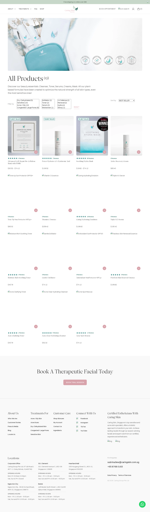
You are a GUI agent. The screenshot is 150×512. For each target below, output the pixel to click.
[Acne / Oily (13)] (28, 105)
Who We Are (12, 418)
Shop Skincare (58, 418)
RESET (76, 107)
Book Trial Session (75, 382)
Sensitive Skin (36, 434)
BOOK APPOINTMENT (107, 9)
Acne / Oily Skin (36, 418)
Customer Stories (14, 422)
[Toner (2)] (48, 103)
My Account (57, 422)
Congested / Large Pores (40, 430)
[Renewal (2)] (64, 103)
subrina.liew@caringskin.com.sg (123, 462)
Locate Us (11, 434)
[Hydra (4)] (64, 105)
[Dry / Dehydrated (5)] (28, 100)
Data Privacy (112, 475)
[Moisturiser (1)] (48, 107)
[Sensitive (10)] (28, 103)
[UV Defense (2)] (64, 100)
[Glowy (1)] (64, 107)
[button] (142, 504)
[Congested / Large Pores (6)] (28, 107)
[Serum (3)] (48, 105)
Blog (9, 430)
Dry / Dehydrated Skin (38, 426)
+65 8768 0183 (115, 466)
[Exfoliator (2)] (48, 100)
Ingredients (57, 430)
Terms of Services (124, 475)
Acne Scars (35, 422)
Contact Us (57, 426)
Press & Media (13, 426)
